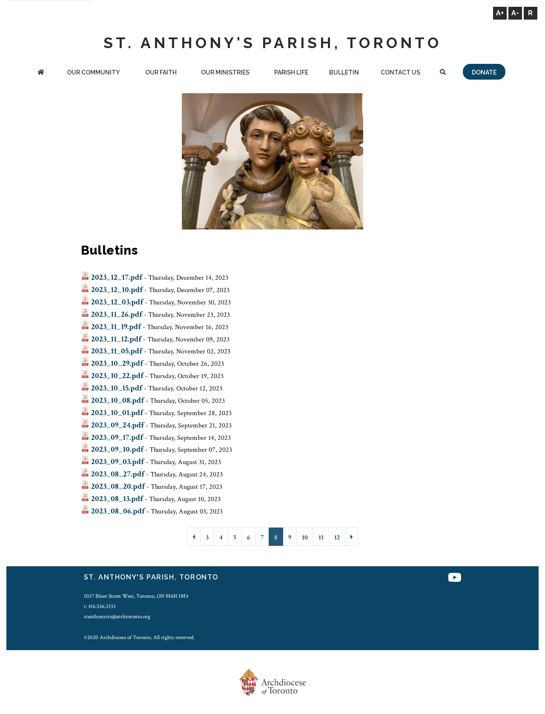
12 (337, 537)
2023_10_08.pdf (117, 400)
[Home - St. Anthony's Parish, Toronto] (41, 73)
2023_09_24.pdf (117, 425)
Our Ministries (225, 72)
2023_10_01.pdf (117, 412)
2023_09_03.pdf (117, 461)
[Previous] (194, 537)
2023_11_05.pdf (116, 351)
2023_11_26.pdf (116, 314)
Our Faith (161, 72)
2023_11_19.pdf (116, 326)
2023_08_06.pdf (118, 511)
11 (321, 537)
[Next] (352, 537)
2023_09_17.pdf (117, 437)
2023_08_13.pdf (117, 498)
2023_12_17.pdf (116, 277)
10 (305, 537)
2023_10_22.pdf (117, 375)
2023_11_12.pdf (116, 339)
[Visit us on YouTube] (455, 578)
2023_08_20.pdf (118, 486)
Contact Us (400, 72)
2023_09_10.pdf (117, 449)
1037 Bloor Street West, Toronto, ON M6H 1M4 (136, 596)
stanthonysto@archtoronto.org (117, 616)
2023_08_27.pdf (117, 474)
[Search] (442, 73)
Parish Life (291, 72)
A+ (500, 13)
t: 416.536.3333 (100, 606)
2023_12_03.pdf (117, 302)
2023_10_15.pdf (116, 388)
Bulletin (344, 72)
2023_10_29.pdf (117, 363)
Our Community (93, 72)
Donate (484, 72)
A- (515, 13)
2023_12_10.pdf (117, 289)
